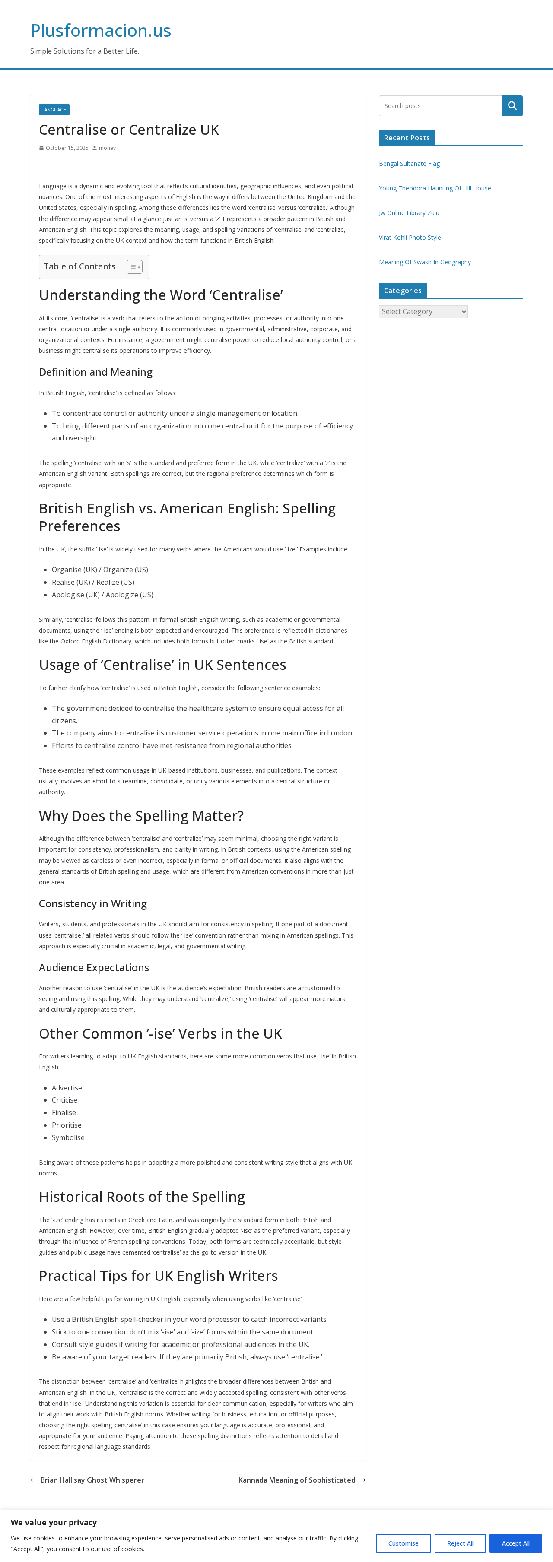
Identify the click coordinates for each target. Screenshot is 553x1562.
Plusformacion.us (101, 30)
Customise (403, 1543)
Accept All (516, 1543)
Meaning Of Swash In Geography (425, 262)
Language (54, 110)
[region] (276, 1536)
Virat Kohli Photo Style (410, 237)
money (107, 148)
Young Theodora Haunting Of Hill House (435, 188)
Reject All (460, 1543)
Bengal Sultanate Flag (409, 163)
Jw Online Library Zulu (409, 213)
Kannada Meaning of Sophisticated (297, 1480)
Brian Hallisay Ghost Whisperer (92, 1480)
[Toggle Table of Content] (130, 267)
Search (512, 106)
